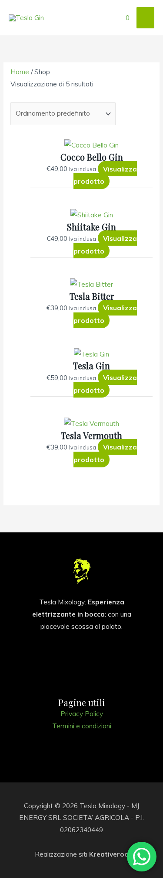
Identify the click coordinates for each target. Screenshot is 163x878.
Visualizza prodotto (104, 174)
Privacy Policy (81, 713)
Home (19, 71)
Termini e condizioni (81, 725)
